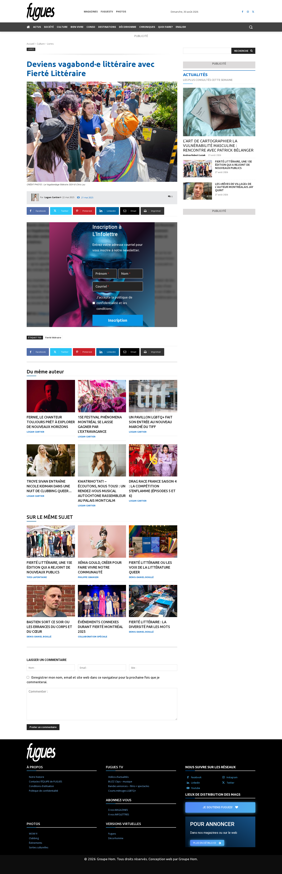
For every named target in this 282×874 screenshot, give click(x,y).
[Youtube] (188, 788)
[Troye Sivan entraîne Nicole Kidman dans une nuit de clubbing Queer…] (51, 460)
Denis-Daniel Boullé (141, 577)
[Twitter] (253, 12)
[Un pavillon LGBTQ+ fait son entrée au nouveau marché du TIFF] (153, 396)
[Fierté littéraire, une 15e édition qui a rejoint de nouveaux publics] (51, 541)
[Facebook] (242, 12)
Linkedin (195, 782)
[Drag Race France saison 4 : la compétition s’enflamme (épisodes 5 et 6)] (153, 460)
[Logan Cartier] (35, 197)
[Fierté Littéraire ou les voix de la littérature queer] (153, 541)
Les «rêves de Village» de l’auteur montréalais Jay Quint (234, 187)
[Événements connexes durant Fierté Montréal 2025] (102, 601)
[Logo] (55, 12)
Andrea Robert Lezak (194, 155)
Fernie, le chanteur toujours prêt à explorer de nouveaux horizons (51, 422)
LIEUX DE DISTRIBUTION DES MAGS (212, 794)
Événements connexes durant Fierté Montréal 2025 (100, 626)
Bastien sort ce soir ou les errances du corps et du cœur (49, 626)
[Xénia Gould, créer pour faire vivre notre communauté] (102, 541)
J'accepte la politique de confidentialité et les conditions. (114, 302)
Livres (50, 43)
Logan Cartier (52, 197)
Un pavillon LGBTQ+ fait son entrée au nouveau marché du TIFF (150, 422)
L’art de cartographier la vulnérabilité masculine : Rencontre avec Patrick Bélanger (218, 145)
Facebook (196, 777)
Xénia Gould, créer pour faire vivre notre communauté (100, 567)
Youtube (195, 788)
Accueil (30, 43)
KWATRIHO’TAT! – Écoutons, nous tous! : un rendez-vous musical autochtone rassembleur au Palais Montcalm (102, 490)
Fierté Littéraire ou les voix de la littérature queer (150, 567)
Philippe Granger (88, 577)
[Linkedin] (188, 782)
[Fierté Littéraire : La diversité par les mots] (153, 601)
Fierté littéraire (53, 337)
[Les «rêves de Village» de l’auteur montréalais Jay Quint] (197, 191)
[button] (250, 27)
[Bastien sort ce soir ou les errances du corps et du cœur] (51, 601)
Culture (41, 43)
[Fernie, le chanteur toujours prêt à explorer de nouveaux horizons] (51, 396)
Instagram (232, 777)
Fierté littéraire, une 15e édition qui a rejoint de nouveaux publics (49, 567)
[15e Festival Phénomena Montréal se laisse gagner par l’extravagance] (102, 396)
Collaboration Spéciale (92, 636)
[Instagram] (248, 12)
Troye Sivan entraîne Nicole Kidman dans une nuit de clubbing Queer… (49, 486)
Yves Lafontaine (37, 577)
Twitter (230, 782)
